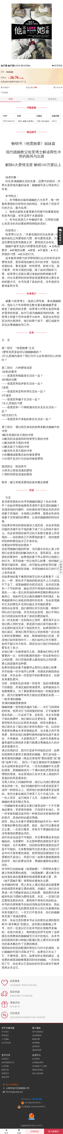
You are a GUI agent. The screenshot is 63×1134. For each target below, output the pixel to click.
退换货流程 (36, 1050)
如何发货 (36, 1046)
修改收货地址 (37, 1070)
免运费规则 (36, 1035)
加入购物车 (53, 1131)
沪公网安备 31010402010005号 (33, 1107)
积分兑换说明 (37, 1073)
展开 (60, 236)
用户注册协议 (37, 1032)
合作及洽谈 (6, 1043)
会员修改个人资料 (39, 1066)
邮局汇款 (5, 1070)
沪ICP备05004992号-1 (33, 1103)
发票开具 (5, 1073)
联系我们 (5, 1035)
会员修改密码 (37, 1062)
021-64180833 (12, 1084)
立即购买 (34, 1131)
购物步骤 (36, 1039)
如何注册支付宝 (8, 1062)
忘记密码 (36, 1059)
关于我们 (5, 1032)
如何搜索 (36, 1043)
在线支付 (5, 1059)
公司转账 (5, 1066)
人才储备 (5, 1039)
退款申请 (5, 1077)
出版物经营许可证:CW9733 (31, 1126)
